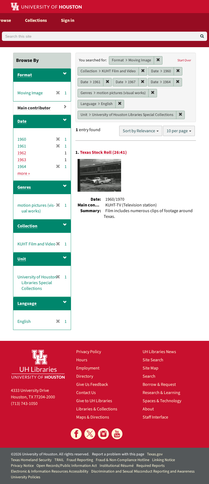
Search (149, 376)
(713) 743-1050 (24, 404)
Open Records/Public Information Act (66, 465)
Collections (36, 20)
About (148, 409)
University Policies (25, 477)
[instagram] (103, 433)
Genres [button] (24, 187)
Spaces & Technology (162, 401)
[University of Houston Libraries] (38, 364)
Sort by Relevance (139, 131)
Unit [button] (21, 259)
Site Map (150, 368)
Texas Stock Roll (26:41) (103, 152)
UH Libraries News (159, 352)
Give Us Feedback (92, 384)
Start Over (184, 60)
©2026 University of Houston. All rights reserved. (50, 454)
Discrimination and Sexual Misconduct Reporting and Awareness (143, 471)
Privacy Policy (88, 352)
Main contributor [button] (34, 108)
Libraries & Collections (96, 409)
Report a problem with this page (118, 454)
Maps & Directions (92, 417)
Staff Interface (155, 417)
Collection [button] (27, 226)
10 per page (178, 131)
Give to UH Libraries (94, 401)
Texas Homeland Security (31, 460)
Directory (84, 376)
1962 (21, 153)
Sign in (67, 20)
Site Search (153, 360)
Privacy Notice (22, 465)
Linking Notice (163, 460)
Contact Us (86, 393)
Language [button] (26, 303)
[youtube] (117, 433)
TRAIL (59, 460)
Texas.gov (155, 454)
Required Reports (150, 465)
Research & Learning (161, 393)
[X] (89, 433)
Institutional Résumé (117, 465)
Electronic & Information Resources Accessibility (49, 471)
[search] (202, 36)
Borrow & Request (159, 384)
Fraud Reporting (80, 460)
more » (23, 173)
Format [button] (24, 75)
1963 (21, 160)
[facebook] (76, 433)
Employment (87, 368)
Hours (81, 360)
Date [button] (21, 121)
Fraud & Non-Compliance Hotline (122, 460)
